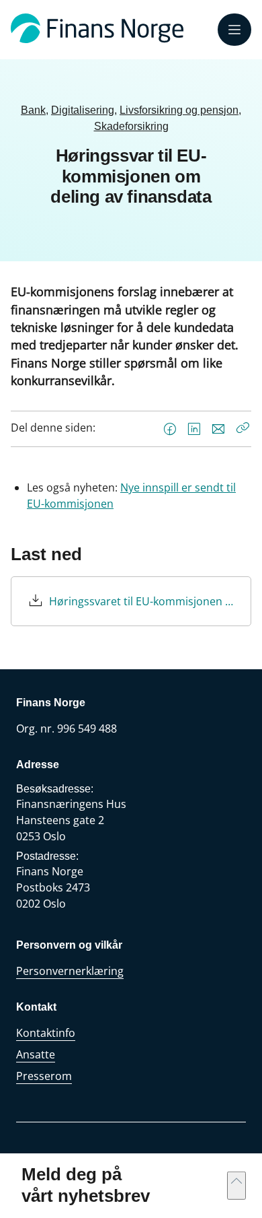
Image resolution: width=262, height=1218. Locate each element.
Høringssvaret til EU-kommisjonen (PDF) (141, 601)
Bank (33, 110)
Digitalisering (82, 110)
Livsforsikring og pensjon (179, 110)
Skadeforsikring (131, 126)
